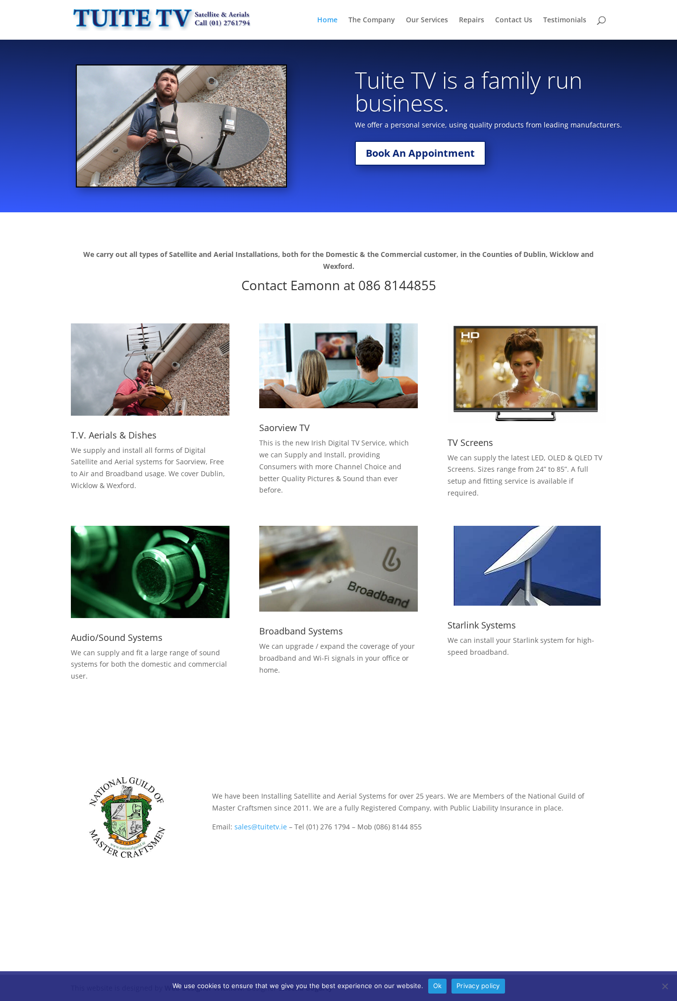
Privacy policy (478, 986)
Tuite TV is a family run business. (468, 91)
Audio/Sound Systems (117, 637)
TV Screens (470, 442)
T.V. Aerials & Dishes (114, 435)
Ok (437, 986)
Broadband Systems (301, 631)
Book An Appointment (420, 153)
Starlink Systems (482, 625)
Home (327, 20)
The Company (371, 20)
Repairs (471, 20)
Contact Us (513, 20)
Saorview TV (284, 428)
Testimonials (564, 20)
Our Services (427, 20)
